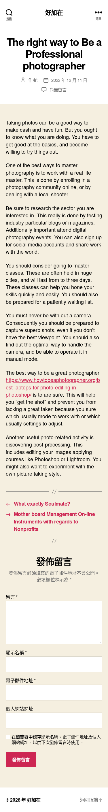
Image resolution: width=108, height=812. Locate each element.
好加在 (53, 12)
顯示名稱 (16, 652)
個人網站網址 (19, 708)
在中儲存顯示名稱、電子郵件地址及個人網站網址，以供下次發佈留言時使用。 (56, 739)
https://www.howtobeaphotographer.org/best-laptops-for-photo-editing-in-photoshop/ (53, 387)
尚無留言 (58, 89)
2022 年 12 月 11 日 (69, 80)
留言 (12, 597)
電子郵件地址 (21, 680)
